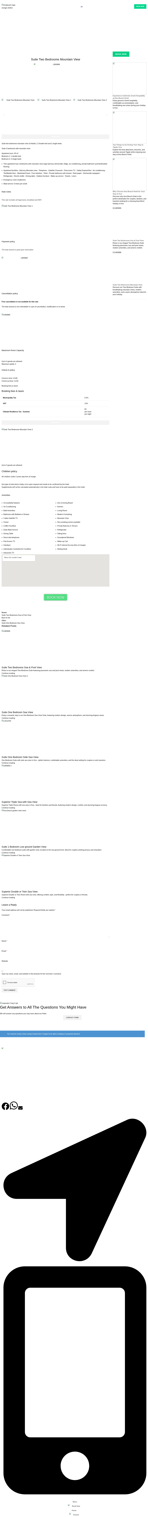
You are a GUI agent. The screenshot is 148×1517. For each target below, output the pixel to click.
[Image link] (7, 1048)
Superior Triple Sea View (11, 1094)
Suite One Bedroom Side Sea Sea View (15, 1092)
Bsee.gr (46, 1115)
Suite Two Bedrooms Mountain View (14, 1088)
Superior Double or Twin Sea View (14, 1098)
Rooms (5, 888)
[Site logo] (9, 6)
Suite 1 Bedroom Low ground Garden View (16, 1096)
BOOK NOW (140, 6)
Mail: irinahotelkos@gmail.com (14, 1074)
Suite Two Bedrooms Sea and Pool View (16, 1086)
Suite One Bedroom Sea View (13, 1090)
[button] (4, 115)
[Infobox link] (123, 6)
